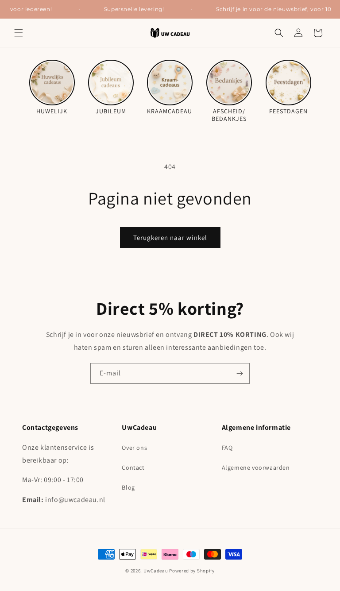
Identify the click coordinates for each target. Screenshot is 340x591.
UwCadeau (155, 571)
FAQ (227, 448)
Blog (128, 487)
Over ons (134, 448)
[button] (18, 32)
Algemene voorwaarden (256, 467)
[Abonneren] (239, 373)
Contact (133, 467)
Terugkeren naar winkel (170, 237)
